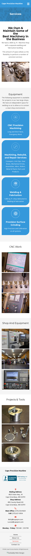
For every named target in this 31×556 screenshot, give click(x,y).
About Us (15, 538)
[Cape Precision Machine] (15, 262)
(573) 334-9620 (20, 511)
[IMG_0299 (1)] (15, 433)
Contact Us (15, 544)
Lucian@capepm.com (15, 522)
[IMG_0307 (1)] (15, 452)
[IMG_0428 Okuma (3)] (15, 339)
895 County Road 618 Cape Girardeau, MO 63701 (15, 503)
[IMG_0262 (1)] (15, 414)
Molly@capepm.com (15, 519)
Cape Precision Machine (12, 4)
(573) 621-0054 (17, 513)
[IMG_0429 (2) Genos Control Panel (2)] (15, 380)
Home (15, 535)
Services (15, 541)
